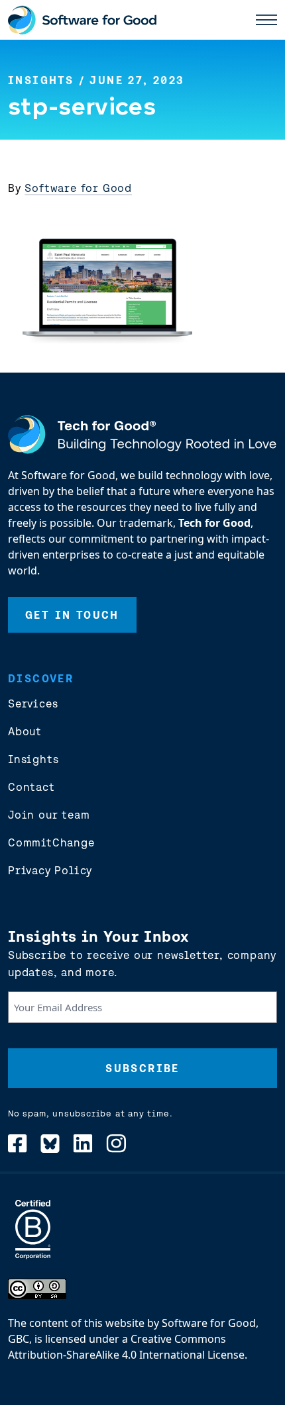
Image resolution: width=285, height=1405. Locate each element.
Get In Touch (72, 615)
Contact (31, 787)
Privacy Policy (50, 870)
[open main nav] (266, 20)
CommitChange (51, 842)
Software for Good (78, 188)
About (25, 731)
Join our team (48, 815)
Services (33, 703)
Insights (41, 80)
